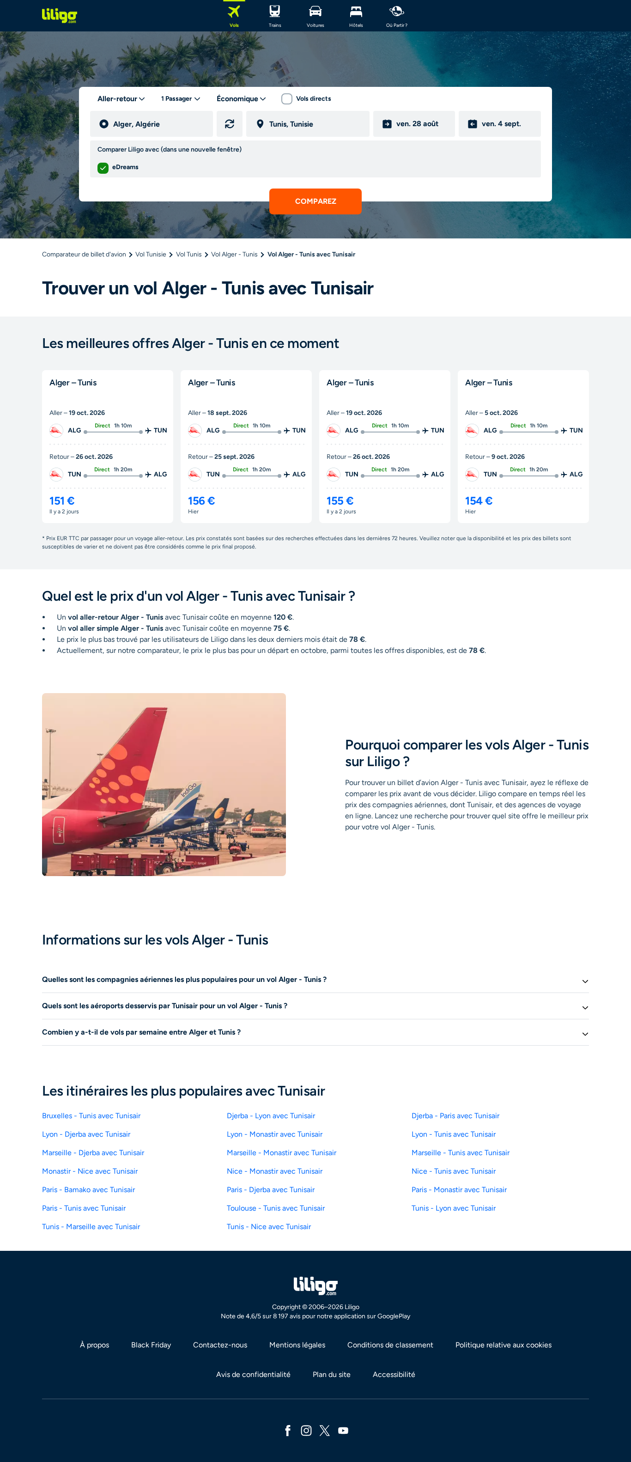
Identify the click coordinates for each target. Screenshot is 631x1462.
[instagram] (306, 1429)
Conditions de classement (390, 1344)
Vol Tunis (189, 254)
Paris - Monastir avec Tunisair (459, 1189)
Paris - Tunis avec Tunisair (84, 1208)
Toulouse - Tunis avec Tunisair (276, 1208)
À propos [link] (94, 1344)
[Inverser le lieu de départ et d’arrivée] (230, 124)
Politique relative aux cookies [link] (503, 1344)
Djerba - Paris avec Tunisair (455, 1115)
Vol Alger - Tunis (234, 254)
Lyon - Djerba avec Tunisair (86, 1134)
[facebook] (288, 1429)
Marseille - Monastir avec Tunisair (281, 1152)
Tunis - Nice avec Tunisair (269, 1226)
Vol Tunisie (150, 254)
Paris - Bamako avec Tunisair (88, 1189)
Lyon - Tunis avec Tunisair (454, 1134)
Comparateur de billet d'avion (84, 254)
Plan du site (332, 1374)
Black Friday (151, 1344)
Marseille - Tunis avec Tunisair (461, 1152)
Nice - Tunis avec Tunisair (454, 1171)
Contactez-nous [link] (220, 1344)
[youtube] (343, 1429)
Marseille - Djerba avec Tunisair (93, 1152)
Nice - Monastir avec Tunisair (274, 1171)
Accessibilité (394, 1374)
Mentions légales (297, 1344)
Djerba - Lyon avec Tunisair (271, 1115)
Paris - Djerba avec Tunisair (271, 1189)
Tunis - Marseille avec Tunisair (91, 1226)
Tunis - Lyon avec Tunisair (454, 1208)
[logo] (59, 15)
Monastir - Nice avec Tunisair (90, 1171)
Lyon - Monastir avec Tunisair (274, 1134)
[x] (325, 1429)
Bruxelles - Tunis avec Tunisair (91, 1115)
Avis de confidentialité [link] (253, 1374)
